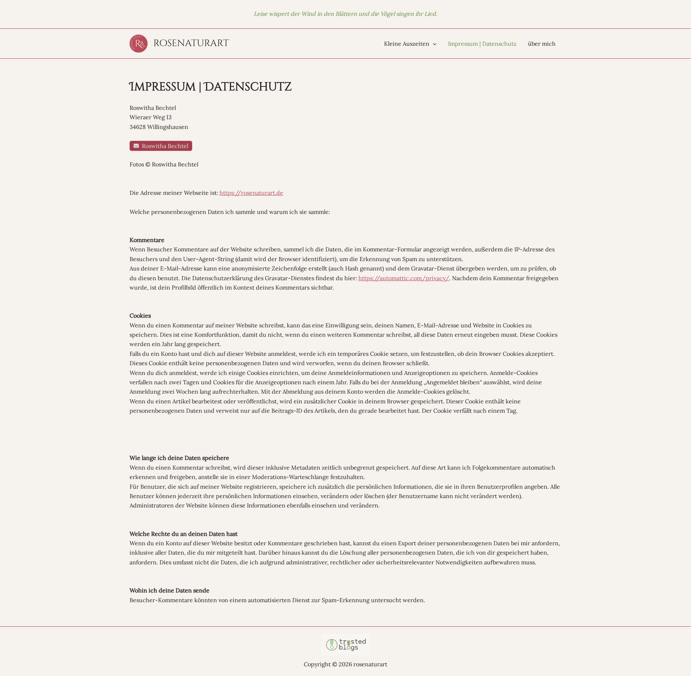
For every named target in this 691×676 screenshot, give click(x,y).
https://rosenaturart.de (251, 192)
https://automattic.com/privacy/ (403, 278)
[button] (433, 43)
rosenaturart (191, 43)
